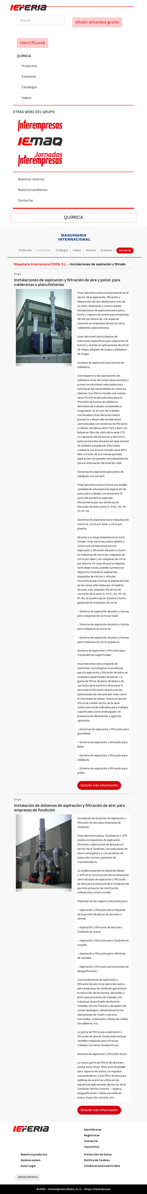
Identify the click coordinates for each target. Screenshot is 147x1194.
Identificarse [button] (32, 42)
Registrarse (92, 1135)
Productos (29, 66)
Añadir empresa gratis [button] (97, 22)
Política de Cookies (96, 1160)
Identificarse (92, 1130)
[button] (20, 327)
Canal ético (91, 1147)
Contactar (25, 200)
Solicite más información (99, 785)
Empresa (106, 250)
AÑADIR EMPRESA (28, 1177)
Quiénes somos (30, 1160)
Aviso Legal (28, 1166)
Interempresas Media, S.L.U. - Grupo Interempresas (79, 1189)
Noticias (91, 250)
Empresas (29, 76)
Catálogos (29, 87)
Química (24, 56)
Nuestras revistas (31, 179)
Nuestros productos (33, 190)
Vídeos (27, 98)
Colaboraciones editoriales (102, 1166)
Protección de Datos (98, 1154)
